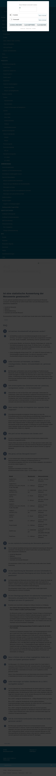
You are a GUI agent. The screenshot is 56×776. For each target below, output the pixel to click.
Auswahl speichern (16, 25)
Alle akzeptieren (29, 25)
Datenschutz (28, 28)
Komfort (15, 15)
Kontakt (34, 28)
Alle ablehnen (41, 25)
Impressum (22, 28)
